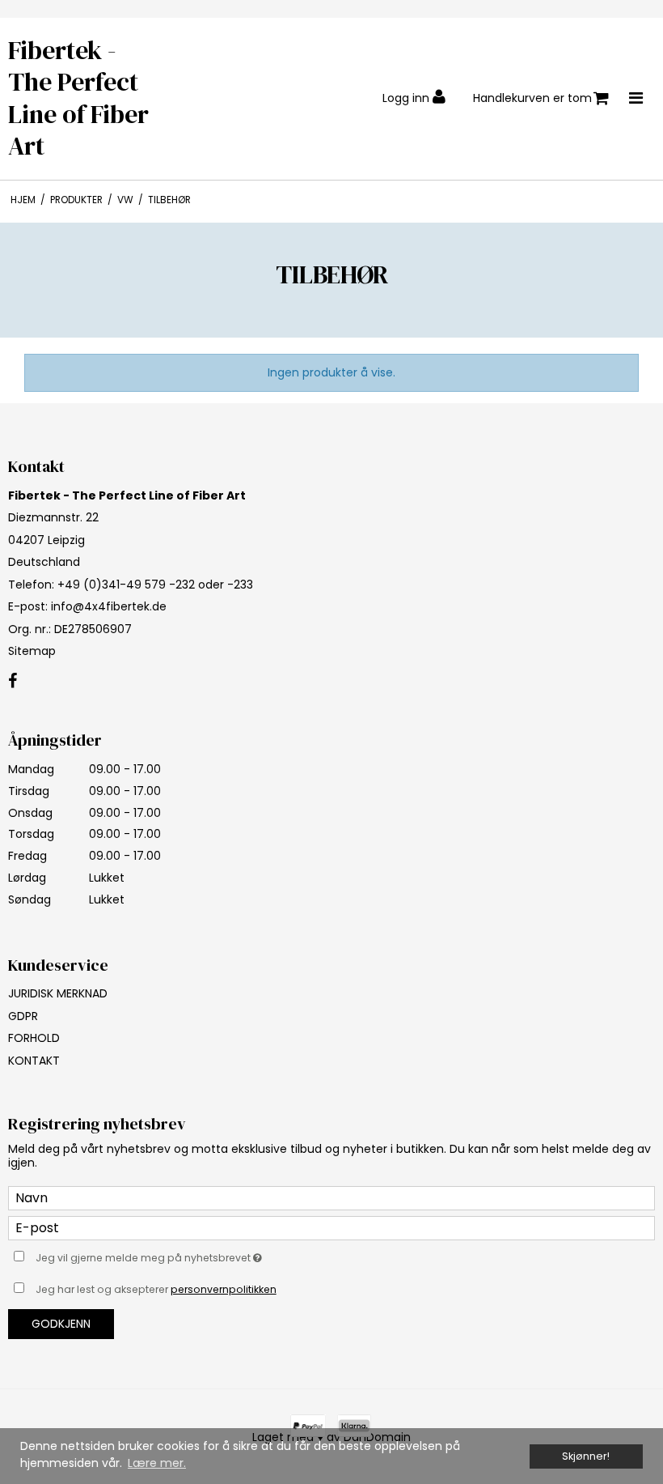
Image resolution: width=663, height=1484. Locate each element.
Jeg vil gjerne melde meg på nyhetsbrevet (190, 1255)
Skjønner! (586, 1456)
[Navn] (331, 1197)
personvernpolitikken (224, 1289)
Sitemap (32, 651)
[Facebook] (12, 682)
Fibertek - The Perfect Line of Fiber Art (78, 99)
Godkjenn (61, 1324)
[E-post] (331, 1227)
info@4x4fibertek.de (109, 606)
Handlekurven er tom (532, 98)
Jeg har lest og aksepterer (156, 1289)
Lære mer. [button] (157, 1463)
